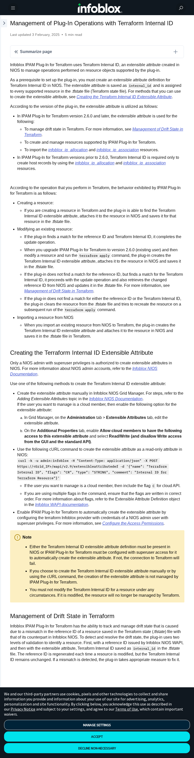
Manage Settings (97, 725)
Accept (97, 736)
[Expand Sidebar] (3, 353)
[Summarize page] (176, 52)
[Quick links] (100, 8)
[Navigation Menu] (13, 8)
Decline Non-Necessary (97, 748)
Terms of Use (126, 709)
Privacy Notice (23, 709)
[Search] (181, 8)
